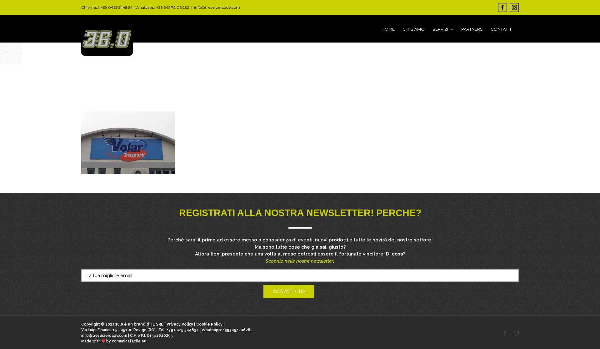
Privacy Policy (180, 324)
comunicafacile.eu (129, 341)
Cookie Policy (209, 324)
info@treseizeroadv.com (217, 7)
